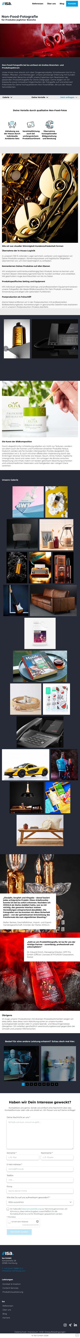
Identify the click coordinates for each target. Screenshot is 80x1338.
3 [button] (31, 1084)
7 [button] (48, 1084)
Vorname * (11, 1153)
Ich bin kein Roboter (19, 1222)
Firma (9, 1186)
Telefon (10, 1175)
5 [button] (39, 1084)
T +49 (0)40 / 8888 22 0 (12, 1268)
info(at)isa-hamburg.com (13, 1271)
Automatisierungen (11, 1047)
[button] (23, 3)
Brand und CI (46, 1047)
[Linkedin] (75, 1325)
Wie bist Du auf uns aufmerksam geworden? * (28, 1197)
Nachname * (47, 1153)
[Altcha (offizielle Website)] (37, 1222)
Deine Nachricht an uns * (18, 1117)
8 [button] (52, 1084)
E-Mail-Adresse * (14, 1164)
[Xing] (70, 1325)
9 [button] (56, 1084)
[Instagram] (65, 1325)
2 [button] (27, 1084)
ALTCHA (36, 1225)
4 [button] (35, 1084)
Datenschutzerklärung (31, 1209)
